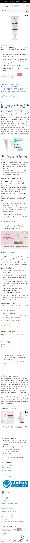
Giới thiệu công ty (6, 500)
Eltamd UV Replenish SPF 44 (10, 86)
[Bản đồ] (27, 6)
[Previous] (1, 421)
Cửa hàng (12, 45)
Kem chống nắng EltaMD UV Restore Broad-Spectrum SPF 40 (22, 428)
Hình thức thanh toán (7, 468)
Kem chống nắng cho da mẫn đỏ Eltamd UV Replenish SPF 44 (15, 106)
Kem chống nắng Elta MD (13, 84)
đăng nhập (13, 362)
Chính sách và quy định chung (9, 503)
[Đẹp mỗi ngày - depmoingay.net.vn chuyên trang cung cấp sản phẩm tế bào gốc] (13, 6)
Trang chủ (4, 45)
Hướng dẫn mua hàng (7, 465)
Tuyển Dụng (5, 519)
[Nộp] (26, 11)
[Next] (29, 421)
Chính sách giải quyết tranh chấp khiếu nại (13, 514)
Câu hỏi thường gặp (7, 475)
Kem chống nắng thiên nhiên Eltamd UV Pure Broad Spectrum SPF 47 (8, 428)
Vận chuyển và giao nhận (8, 506)
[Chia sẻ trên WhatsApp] (2, 96)
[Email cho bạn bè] (11, 96)
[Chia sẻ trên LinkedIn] (16, 96)
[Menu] (2, 6)
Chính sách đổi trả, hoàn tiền (9, 511)
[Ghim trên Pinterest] (13, 96)
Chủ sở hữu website (7, 470)
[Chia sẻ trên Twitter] (8, 96)
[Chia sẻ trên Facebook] (5, 96)
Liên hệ (3, 473)
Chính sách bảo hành (7, 508)
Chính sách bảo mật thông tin (9, 516)
